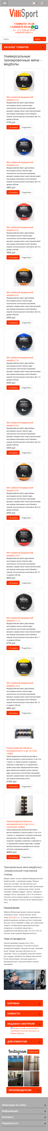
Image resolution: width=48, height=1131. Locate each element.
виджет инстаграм (33, 1084)
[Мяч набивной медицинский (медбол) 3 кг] (24, 81)
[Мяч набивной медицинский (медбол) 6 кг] (24, 276)
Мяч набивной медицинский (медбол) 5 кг (20, 228)
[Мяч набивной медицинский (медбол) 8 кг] (24, 406)
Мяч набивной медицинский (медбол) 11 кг (20, 619)
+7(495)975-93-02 (20, 26)
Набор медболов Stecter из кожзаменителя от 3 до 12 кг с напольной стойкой (21, 824)
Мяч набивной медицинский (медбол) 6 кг (20, 294)
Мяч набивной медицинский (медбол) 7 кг (20, 359)
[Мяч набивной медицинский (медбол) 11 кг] (24, 602)
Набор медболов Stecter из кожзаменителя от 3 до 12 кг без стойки (22, 750)
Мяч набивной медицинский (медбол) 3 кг (20, 98)
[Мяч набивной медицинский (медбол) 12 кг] (24, 667)
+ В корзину (13, 127)
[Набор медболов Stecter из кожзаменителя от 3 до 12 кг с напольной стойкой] (24, 805)
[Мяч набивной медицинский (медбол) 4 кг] (24, 146)
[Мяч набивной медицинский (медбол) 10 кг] (24, 536)
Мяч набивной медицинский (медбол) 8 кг (20, 424)
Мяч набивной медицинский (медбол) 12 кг (20, 684)
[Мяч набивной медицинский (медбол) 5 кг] (24, 211)
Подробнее (26, 127)
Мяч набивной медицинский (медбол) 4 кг (20, 163)
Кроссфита (13, 917)
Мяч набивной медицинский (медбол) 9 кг (20, 489)
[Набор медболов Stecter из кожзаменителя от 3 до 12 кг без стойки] (24, 732)
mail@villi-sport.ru (24, 32)
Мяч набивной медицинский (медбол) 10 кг (20, 554)
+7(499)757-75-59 (24, 23)
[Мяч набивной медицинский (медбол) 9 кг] (24, 471)
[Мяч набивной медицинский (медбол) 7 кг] (24, 341)
